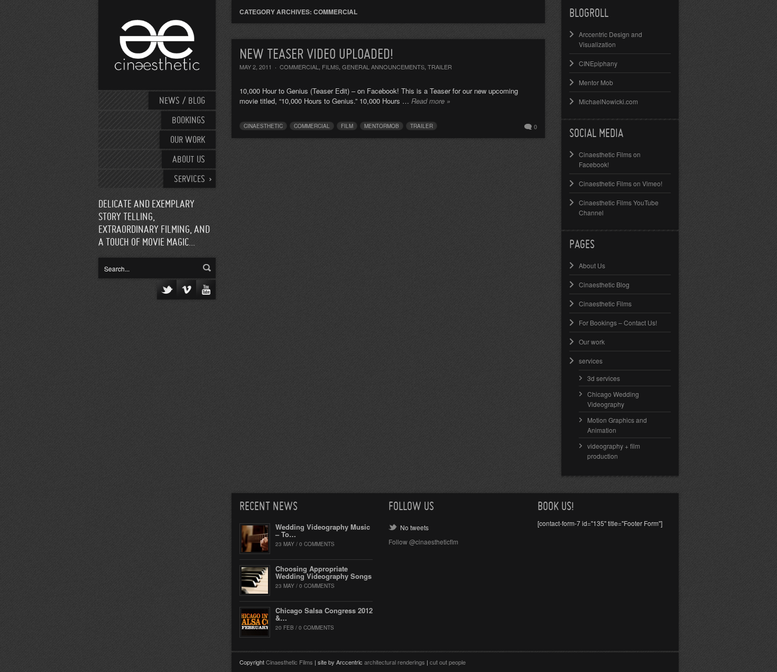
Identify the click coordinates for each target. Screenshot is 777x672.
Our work (187, 140)
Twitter (167, 289)
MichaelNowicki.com (608, 101)
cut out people (448, 662)
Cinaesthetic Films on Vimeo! (620, 183)
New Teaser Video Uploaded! (316, 55)
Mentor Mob (596, 82)
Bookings (188, 120)
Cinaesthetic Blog (604, 284)
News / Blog (182, 101)
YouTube (206, 289)
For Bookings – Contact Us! (618, 322)
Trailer (440, 66)
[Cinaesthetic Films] (157, 45)
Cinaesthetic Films (605, 303)
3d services (603, 378)
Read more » (430, 101)
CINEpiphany (598, 63)
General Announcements (383, 66)
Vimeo (186, 289)
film (347, 126)
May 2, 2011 (255, 66)
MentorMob (381, 126)
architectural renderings (394, 662)
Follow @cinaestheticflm (423, 541)
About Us (188, 160)
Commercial (299, 66)
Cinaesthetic (263, 126)
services (591, 360)
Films (330, 66)
